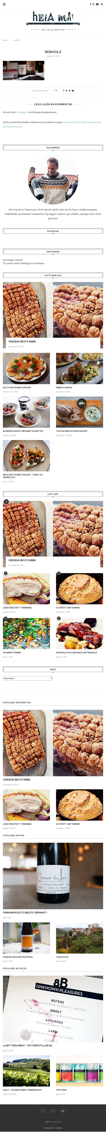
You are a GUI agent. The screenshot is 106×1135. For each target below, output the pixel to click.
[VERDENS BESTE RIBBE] (53, 315)
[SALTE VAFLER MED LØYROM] (26, 368)
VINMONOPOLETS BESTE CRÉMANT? (25, 912)
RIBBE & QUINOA (64, 387)
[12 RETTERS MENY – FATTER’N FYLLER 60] (53, 1009)
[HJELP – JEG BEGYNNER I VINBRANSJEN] (26, 1071)
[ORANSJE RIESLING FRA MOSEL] (26, 938)
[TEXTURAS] (79, 1071)
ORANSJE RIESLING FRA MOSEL (18, 957)
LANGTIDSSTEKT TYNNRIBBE (17, 608)
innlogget (22, 112)
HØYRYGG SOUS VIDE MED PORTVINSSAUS (76, 653)
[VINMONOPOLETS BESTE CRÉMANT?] (53, 876)
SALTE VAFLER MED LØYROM (17, 387)
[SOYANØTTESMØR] (26, 633)
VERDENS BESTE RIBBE (22, 341)
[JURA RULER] (79, 938)
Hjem (5, 40)
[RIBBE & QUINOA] (79, 368)
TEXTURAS (61, 1090)
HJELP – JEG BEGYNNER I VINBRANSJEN (22, 1090)
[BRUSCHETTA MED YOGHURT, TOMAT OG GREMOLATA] (26, 455)
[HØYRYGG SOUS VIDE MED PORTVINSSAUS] (79, 633)
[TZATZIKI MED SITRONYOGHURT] (79, 412)
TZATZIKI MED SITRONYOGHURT (72, 431)
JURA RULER (62, 957)
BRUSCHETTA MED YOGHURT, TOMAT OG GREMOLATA (23, 476)
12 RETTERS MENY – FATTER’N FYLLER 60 (27, 1045)
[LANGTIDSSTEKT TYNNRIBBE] (26, 588)
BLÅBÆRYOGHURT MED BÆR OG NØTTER (23, 431)
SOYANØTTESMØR (12, 653)
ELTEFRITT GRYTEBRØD (68, 608)
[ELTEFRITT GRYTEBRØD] (79, 588)
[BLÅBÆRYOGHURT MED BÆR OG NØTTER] (26, 412)
